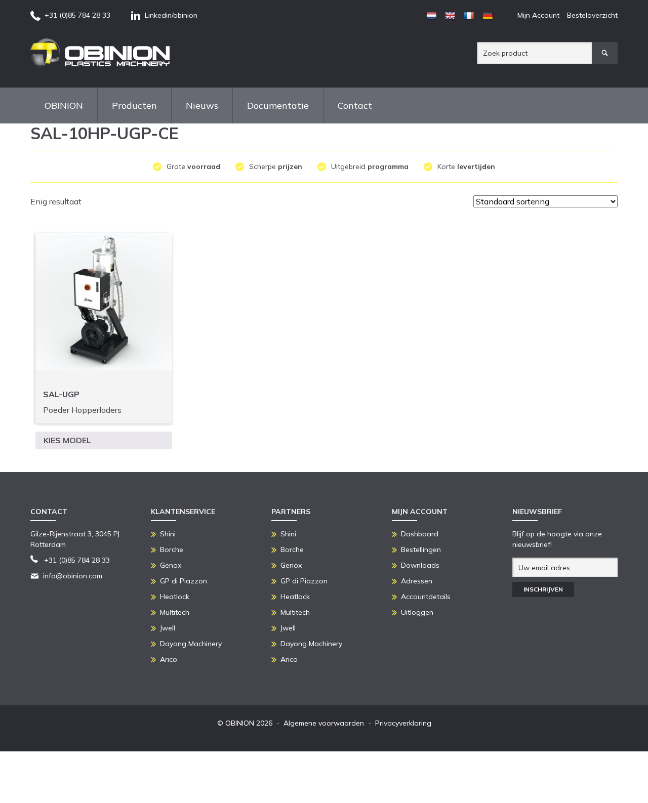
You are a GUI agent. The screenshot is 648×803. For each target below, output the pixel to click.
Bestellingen (421, 549)
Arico (168, 659)
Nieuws (202, 105)
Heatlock (174, 596)
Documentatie (278, 105)
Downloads (420, 565)
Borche (171, 549)
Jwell (167, 627)
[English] (450, 16)
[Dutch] (431, 16)
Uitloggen (417, 612)
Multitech (174, 612)
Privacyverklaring (403, 723)
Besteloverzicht (592, 15)
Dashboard (419, 533)
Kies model (67, 440)
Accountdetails (426, 596)
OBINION (64, 105)
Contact (355, 105)
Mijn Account (538, 15)
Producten (134, 105)
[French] (469, 16)
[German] (487, 16)
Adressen (416, 580)
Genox (170, 565)
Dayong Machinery (191, 643)
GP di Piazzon (183, 580)
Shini (168, 533)
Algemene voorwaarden (324, 723)
